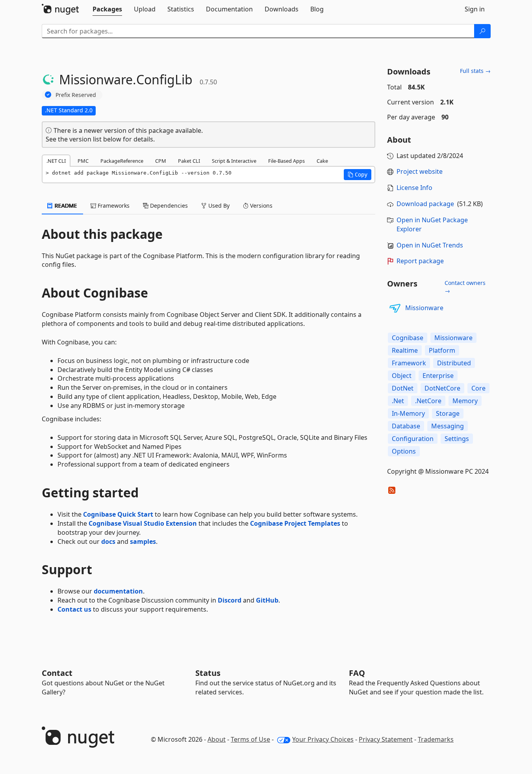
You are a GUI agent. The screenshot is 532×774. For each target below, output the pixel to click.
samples (143, 541)
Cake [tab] (322, 160)
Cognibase (407, 337)
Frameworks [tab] (113, 205)
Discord (229, 600)
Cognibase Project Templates (295, 523)
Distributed (454, 363)
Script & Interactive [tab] (234, 160)
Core (478, 388)
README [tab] (65, 205)
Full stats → (475, 70)
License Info (414, 187)
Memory (465, 400)
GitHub (267, 600)
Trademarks (436, 739)
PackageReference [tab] (121, 160)
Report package (420, 261)
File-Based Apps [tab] (286, 160)
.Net (398, 400)
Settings (457, 438)
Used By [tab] (218, 205)
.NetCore (428, 400)
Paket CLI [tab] (189, 160)
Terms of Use (250, 739)
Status (208, 673)
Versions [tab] (260, 205)
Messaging (447, 426)
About (217, 739)
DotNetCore (442, 388)
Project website (420, 171)
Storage (448, 413)
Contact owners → (465, 286)
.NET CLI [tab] (56, 160)
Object (402, 375)
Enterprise (438, 375)
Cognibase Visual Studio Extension (143, 523)
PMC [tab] (83, 160)
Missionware (424, 307)
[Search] (482, 31)
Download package (425, 203)
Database (406, 426)
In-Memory (408, 413)
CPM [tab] (160, 160)
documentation (118, 591)
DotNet (402, 388)
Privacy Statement (386, 739)
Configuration (413, 438)
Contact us (74, 609)
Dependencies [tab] (168, 205)
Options (404, 451)
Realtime (405, 350)
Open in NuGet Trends (430, 245)
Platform (442, 350)
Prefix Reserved (76, 95)
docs (108, 541)
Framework (409, 363)
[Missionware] (395, 308)
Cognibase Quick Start (118, 514)
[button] (357, 174)
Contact (57, 673)
